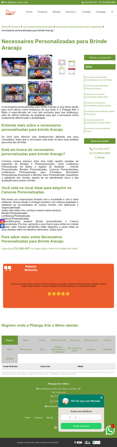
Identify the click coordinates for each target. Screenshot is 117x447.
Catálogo (100, 157)
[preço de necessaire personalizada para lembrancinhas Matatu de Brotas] (40, 67)
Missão (56, 12)
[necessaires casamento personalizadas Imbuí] (14, 93)
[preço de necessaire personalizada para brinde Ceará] (40, 93)
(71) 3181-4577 (91, 2)
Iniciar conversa (81, 426)
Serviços (70, 12)
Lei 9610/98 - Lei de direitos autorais (62, 374)
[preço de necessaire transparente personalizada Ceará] (66, 67)
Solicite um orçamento (100, 57)
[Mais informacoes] (112, 12)
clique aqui (40, 248)
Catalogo (101, 12)
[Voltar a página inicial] (11, 12)
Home (29, 12)
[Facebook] (2, 226)
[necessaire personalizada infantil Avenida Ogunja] (14, 67)
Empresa (42, 12)
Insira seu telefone (81, 411)
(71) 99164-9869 (108, 2)
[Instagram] (55, 427)
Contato (86, 12)
